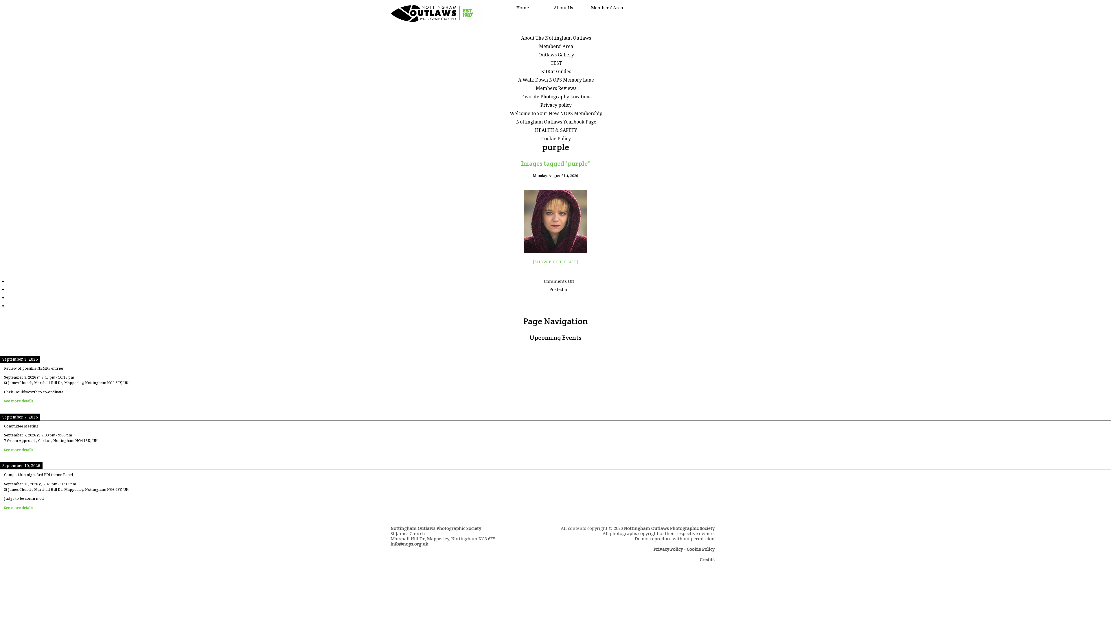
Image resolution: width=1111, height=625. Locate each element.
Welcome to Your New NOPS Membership (556, 113)
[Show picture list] (555, 262)
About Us (563, 7)
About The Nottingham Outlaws (556, 38)
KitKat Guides (556, 71)
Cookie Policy (556, 138)
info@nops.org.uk (409, 544)
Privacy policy (556, 105)
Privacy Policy (668, 549)
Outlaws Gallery (556, 55)
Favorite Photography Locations (556, 96)
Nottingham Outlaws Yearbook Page (556, 122)
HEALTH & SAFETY (556, 130)
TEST (556, 63)
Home (522, 7)
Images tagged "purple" (555, 163)
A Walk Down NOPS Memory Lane (556, 80)
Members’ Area (607, 7)
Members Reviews (556, 88)
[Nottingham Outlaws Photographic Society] (437, 21)
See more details (18, 401)
